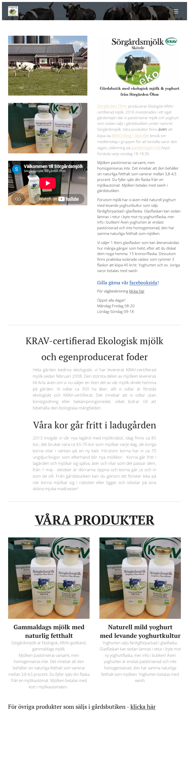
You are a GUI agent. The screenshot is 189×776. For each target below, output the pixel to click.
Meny (176, 11)
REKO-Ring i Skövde (130, 135)
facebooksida (143, 282)
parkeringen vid (146, 147)
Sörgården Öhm (112, 106)
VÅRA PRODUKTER (95, 519)
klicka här (136, 291)
